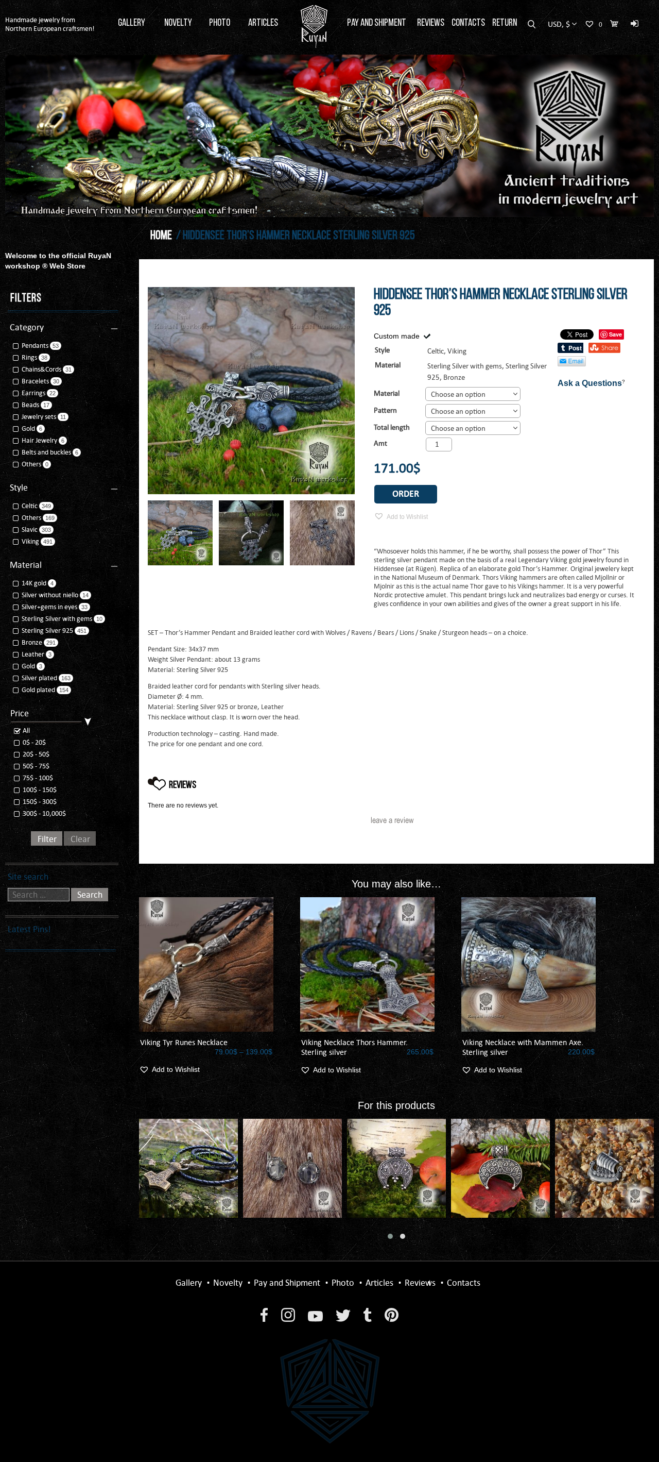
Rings (29, 357)
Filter (47, 839)
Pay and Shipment (376, 23)
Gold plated (38, 689)
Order (405, 494)
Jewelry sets (39, 416)
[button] (390, 1236)
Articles (263, 23)
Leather (33, 654)
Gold (28, 428)
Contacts (468, 23)
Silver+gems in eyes (49, 606)
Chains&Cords (41, 369)
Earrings (33, 393)
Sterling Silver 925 (47, 630)
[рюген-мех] (322, 532)
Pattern (385, 410)
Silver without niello (50, 595)
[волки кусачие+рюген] (180, 532)
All (25, 730)
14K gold (34, 583)
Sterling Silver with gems (464, 366)
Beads (30, 404)
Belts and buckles (46, 452)
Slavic (29, 529)
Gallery (131, 23)
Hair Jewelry (39, 440)
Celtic (29, 505)
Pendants (35, 345)
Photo (219, 23)
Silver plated (39, 678)
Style (19, 487)
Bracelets (35, 381)
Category (27, 327)
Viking (30, 541)
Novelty (178, 23)
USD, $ (559, 24)
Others (31, 464)
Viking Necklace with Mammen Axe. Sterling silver (522, 1047)
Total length (392, 427)
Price (19, 713)
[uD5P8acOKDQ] (251, 532)
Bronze (454, 377)
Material (387, 393)
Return (504, 23)
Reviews (430, 23)
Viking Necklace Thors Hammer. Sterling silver (354, 1047)
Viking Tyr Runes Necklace (184, 1042)
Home (161, 236)
